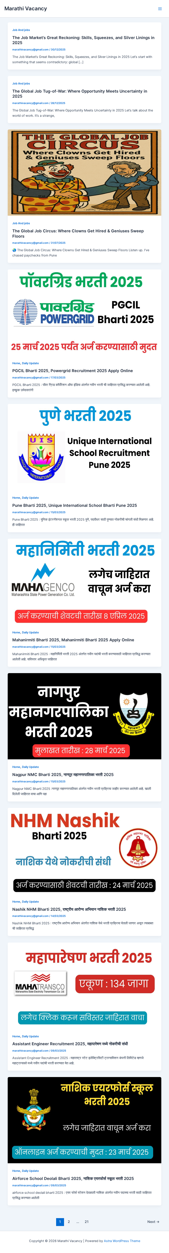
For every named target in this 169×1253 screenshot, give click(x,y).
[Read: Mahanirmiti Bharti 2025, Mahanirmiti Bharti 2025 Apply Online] (85, 581)
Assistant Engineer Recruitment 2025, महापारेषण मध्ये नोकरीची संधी (70, 1043)
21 (86, 1222)
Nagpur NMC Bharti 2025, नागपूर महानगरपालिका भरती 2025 (63, 774)
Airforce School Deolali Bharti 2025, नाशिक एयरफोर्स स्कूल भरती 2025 (73, 1178)
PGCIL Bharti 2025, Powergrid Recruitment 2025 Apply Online (72, 370)
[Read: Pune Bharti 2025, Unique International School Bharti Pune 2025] (85, 447)
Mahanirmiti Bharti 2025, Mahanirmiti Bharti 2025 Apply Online (73, 639)
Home (16, 363)
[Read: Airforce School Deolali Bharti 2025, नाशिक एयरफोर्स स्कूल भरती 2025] (85, 1120)
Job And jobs (21, 30)
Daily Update (30, 363)
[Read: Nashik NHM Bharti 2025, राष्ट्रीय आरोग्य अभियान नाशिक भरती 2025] (85, 851)
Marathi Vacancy (25, 8)
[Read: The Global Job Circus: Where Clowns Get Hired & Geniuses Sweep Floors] (85, 172)
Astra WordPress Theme (122, 1241)
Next (153, 1222)
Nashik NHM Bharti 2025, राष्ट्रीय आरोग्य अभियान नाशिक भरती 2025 (69, 909)
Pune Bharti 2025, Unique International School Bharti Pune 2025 (74, 505)
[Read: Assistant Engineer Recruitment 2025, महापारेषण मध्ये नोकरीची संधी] (85, 985)
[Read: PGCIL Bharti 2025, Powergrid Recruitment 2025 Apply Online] (85, 312)
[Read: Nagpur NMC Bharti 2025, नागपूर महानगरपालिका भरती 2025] (85, 716)
